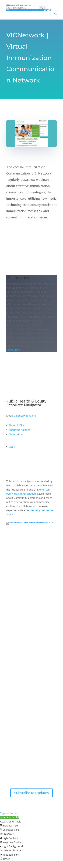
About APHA (16, 434)
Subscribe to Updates (31, 792)
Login (12, 446)
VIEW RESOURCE (23, 228)
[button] (9, 817)
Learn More (13, 349)
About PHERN (16, 425)
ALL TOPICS (31, 366)
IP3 (8, 485)
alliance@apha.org (25, 415)
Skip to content (9, 813)
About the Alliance (19, 429)
